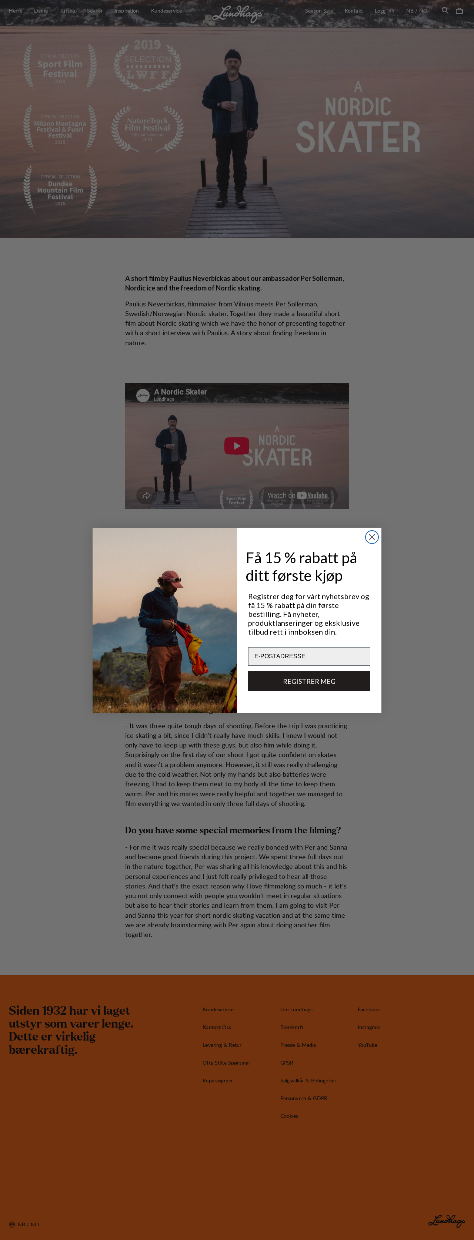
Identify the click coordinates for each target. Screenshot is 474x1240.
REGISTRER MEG (309, 681)
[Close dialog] (371, 537)
